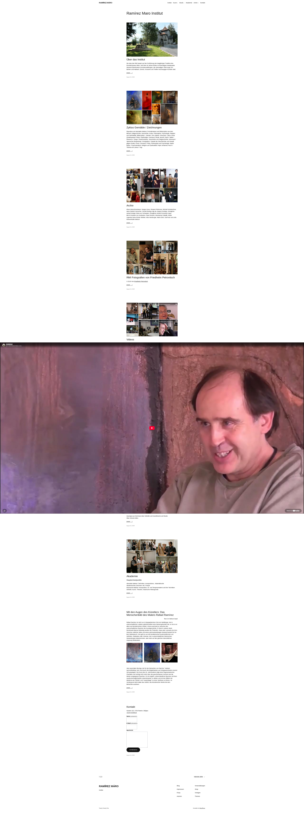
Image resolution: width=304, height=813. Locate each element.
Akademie (132, 576)
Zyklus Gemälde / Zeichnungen (144, 127)
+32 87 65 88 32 (132, 712)
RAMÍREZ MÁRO (105, 3)
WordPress (202, 808)
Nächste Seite (199, 776)
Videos (130, 339)
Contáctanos (133, 750)
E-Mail (132, 723)
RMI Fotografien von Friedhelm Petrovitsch (151, 277)
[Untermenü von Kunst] (177, 2)
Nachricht (130, 730)
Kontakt (131, 706)
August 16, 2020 (131, 77)
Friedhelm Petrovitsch (141, 281)
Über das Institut (136, 59)
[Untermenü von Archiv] (198, 2)
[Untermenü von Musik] (183, 2)
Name (132, 716)
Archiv (130, 205)
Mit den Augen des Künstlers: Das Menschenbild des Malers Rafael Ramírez (150, 613)
